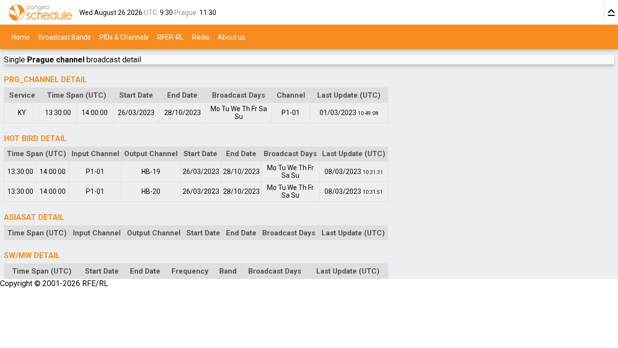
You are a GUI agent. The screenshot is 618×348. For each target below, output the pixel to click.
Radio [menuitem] (201, 37)
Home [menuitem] (21, 37)
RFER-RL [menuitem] (170, 37)
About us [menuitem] (231, 37)
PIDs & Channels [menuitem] (124, 37)
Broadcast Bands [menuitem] (65, 37)
